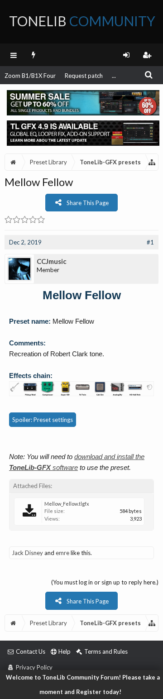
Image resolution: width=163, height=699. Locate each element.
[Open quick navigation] (152, 162)
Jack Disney (27, 552)
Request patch (84, 75)
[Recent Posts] (33, 54)
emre (62, 552)
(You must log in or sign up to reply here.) (104, 582)
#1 (150, 242)
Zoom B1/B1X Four (30, 75)
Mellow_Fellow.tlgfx (66, 504)
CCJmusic (52, 261)
